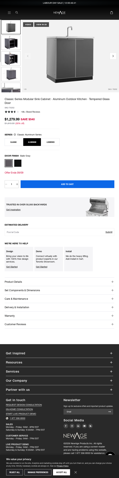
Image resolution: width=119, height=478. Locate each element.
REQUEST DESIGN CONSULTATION (24, 404)
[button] (13, 209)
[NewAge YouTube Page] (84, 426)
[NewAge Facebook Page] (66, 426)
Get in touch (15, 400)
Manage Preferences (38, 472)
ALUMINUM (32, 142)
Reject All (14, 472)
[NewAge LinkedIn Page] (78, 426)
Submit (109, 232)
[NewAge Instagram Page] (72, 426)
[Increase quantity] (17, 184)
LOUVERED (51, 142)
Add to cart (67, 184)
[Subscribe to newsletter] (109, 412)
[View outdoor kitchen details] (15, 134)
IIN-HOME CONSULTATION (19, 409)
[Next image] (113, 56)
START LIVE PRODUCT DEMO (21, 413)
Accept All (61, 472)
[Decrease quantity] (6, 184)
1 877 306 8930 (82, 453)
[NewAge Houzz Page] (90, 426)
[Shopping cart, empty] (111, 13)
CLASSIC (13, 142)
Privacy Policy (62, 466)
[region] (11, 56)
